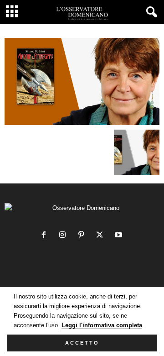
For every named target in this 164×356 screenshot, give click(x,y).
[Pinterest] (83, 235)
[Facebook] (45, 235)
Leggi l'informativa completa (102, 325)
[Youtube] (119, 235)
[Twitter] (101, 235)
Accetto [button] (82, 343)
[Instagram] (64, 235)
